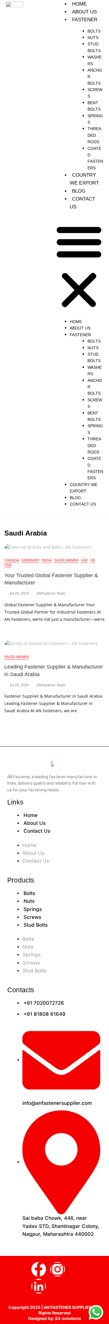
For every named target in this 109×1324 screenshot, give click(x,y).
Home (79, 4)
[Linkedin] (38, 1286)
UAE (84, 560)
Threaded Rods (94, 135)
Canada (11, 560)
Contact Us (83, 504)
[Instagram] (57, 1269)
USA (7, 565)
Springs (33, 909)
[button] (79, 265)
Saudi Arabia (66, 560)
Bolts (94, 31)
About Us (84, 12)
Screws (32, 917)
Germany (30, 560)
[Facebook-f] (38, 1269)
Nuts (93, 37)
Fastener (84, 19)
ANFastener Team (51, 593)
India (47, 560)
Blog (78, 191)
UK (92, 560)
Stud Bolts (36, 925)
